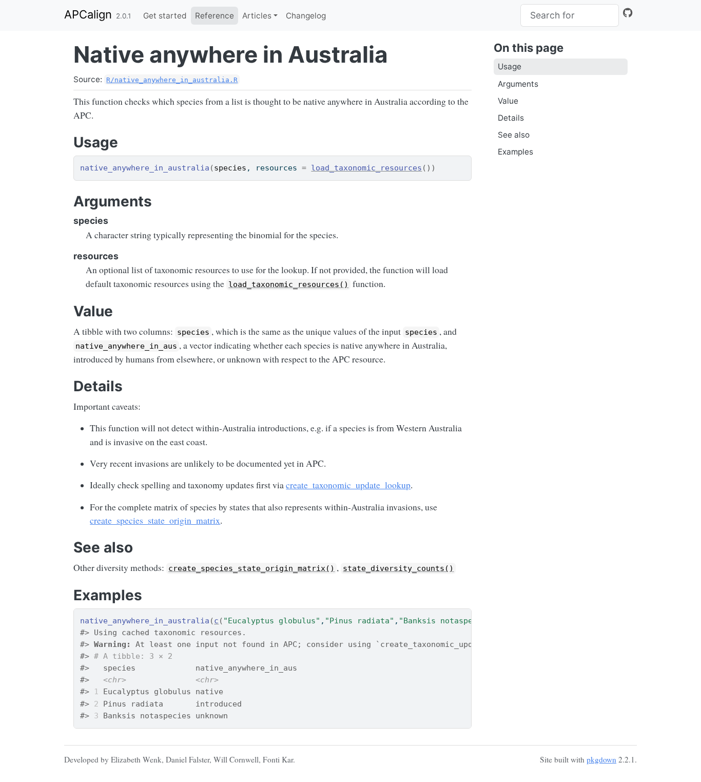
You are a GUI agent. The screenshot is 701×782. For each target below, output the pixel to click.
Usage (509, 66)
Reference (214, 16)
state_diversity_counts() (398, 568)
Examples (515, 152)
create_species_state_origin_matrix (155, 520)
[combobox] (569, 15)
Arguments (518, 84)
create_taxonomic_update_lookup (348, 485)
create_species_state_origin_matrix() (251, 568)
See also (514, 135)
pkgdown (601, 759)
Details (511, 118)
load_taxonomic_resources (366, 168)
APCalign (88, 14)
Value (508, 101)
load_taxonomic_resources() (288, 284)
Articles (256, 16)
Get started (165, 16)
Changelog (306, 16)
